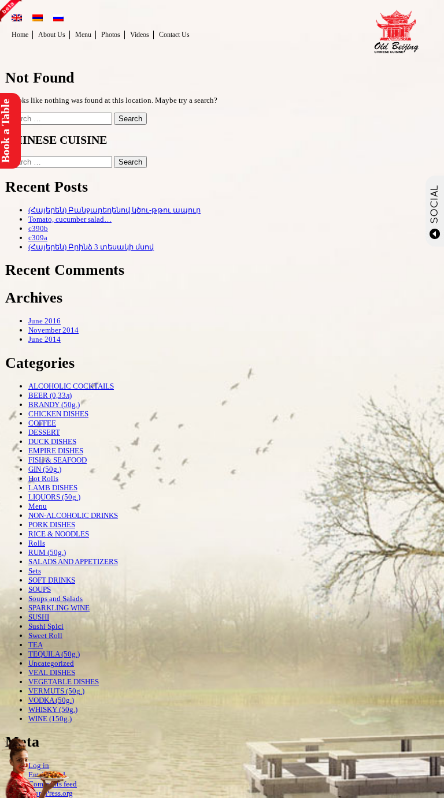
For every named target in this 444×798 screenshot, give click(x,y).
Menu (83, 35)
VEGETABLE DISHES (63, 681)
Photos (110, 35)
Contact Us (174, 35)
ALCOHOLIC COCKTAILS (71, 386)
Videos (139, 35)
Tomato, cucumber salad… (70, 219)
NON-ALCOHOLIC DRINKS (73, 515)
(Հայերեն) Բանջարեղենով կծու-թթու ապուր (114, 210)
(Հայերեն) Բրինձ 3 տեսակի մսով (91, 247)
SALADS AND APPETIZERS (73, 561)
